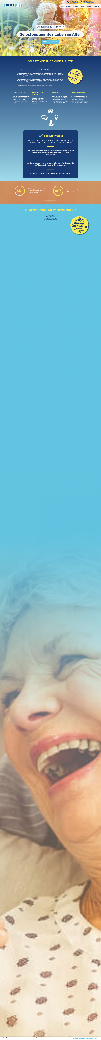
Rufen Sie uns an (74, 1)
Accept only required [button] (86, 1038)
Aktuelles (96, 6)
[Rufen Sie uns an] (68, 2)
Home (62, 6)
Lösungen (68, 6)
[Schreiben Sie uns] (81, 2)
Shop (82, 6)
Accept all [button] (76, 1038)
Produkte (75, 6)
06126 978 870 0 (74, 2)
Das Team (89, 6)
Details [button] (95, 1038)
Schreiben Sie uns (87, 1)
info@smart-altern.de (88, 2)
